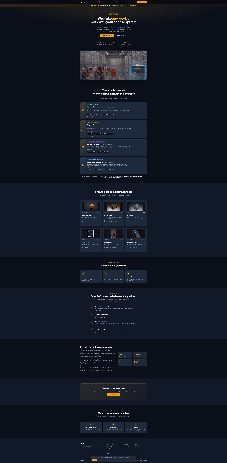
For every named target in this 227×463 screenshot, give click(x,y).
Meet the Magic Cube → (92, 136)
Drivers (100, 1)
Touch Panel (109, 449)
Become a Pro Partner (113, 394)
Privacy (135, 453)
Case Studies (116, 1)
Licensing (136, 448)
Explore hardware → (120, 35)
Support (136, 451)
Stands (108, 453)
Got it (94, 460)
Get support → (90, 171)
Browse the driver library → (92, 116)
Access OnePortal (142, 1)
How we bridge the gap (107, 35)
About (122, 1)
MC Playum (109, 448)
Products (96, 1)
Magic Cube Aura (110, 444)
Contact (126, 1)
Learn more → (132, 5)
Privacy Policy (127, 457)
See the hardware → (91, 153)
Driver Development (108, 1)
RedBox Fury (109, 451)
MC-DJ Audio (109, 446)
